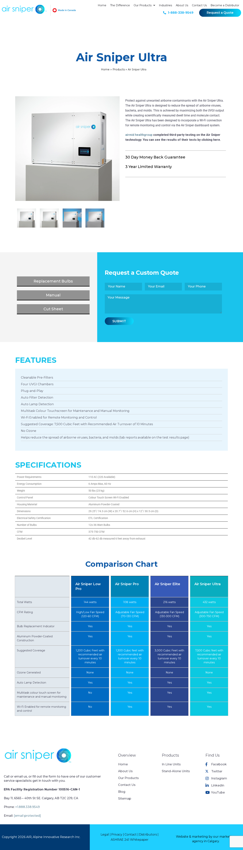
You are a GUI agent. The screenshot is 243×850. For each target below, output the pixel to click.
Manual (53, 295)
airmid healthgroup (138, 135)
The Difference (120, 5)
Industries (165, 5)
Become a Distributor (225, 5)
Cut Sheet (53, 309)
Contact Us (199, 5)
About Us (182, 5)
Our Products (142, 5)
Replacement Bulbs (53, 281)
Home (102, 5)
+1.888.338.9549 (27, 807)
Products (119, 69)
